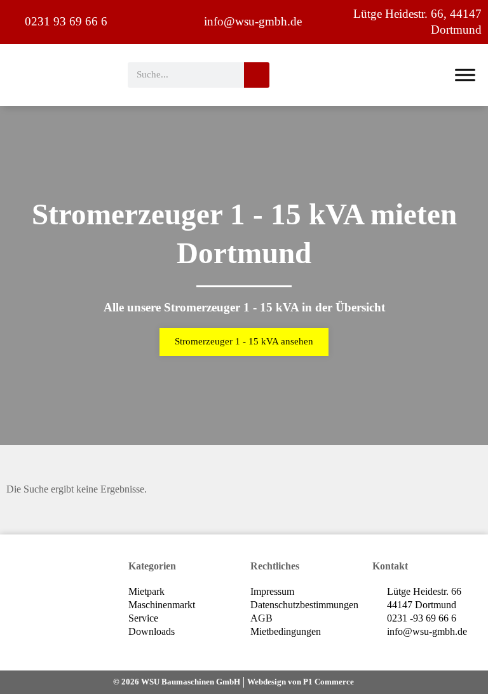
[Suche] (256, 75)
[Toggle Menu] (465, 75)
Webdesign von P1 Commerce (300, 681)
